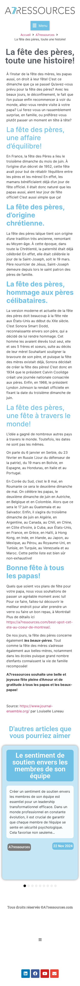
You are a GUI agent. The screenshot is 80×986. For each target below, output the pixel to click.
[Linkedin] (25, 973)
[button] (40, 25)
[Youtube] (45, 973)
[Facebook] (35, 973)
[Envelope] (54, 973)
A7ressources (45, 35)
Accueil (25, 35)
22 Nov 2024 (63, 846)
